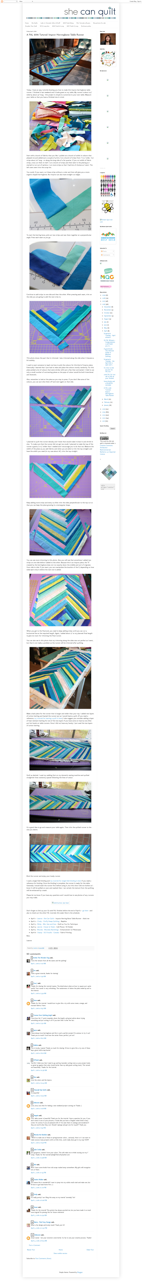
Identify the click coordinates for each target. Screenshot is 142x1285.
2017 (103, 301)
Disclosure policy (86, 26)
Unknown (37, 1103)
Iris (35, 970)
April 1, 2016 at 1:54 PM (38, 1128)
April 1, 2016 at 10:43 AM (39, 1083)
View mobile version (60, 1253)
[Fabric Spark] (107, 159)
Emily (35, 1194)
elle (35, 1165)
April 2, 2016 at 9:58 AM (39, 1158)
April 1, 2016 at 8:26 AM (38, 1053)
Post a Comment (34, 1245)
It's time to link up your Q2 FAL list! (109, 369)
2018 (104, 298)
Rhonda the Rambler (40, 1135)
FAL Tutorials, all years (83, 23)
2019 (104, 295)
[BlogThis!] (51, 948)
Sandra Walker (38, 1179)
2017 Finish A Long (72, 26)
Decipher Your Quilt (31, 26)
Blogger (80, 1272)
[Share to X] (53, 948)
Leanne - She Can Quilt (45, 918)
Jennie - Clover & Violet (46, 927)
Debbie (35, 1045)
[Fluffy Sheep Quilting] (107, 127)
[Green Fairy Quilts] (107, 80)
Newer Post (31, 1250)
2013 (104, 415)
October (107, 313)
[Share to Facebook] (55, 948)
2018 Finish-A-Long (58, 26)
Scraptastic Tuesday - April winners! (109, 335)
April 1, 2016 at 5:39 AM (38, 993)
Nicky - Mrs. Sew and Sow (46, 924)
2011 (103, 421)
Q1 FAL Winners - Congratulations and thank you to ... (109, 343)
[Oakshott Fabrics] (107, 143)
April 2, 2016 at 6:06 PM (39, 1200)
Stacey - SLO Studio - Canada (48, 932)
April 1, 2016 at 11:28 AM (38, 1108)
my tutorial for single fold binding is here (65, 881)
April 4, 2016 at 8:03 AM (39, 1241)
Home (27, 23)
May (105, 328)
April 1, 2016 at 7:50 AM (38, 1023)
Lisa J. (35, 983)
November (107, 310)
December (107, 307)
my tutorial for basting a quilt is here (48, 718)
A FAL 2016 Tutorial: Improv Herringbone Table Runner (109, 391)
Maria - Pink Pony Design (42, 1222)
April (106, 331)
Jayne (35, 1030)
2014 (104, 412)
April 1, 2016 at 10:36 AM (39, 1070)
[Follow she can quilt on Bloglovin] (105, 288)
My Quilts (35, 23)
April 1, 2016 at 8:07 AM (38, 1038)
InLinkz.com (102, 168)
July (105, 322)
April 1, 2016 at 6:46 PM (38, 1143)
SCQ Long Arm (44, 26)
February (107, 402)
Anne (35, 1000)
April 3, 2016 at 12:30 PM (39, 1228)
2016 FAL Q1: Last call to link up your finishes (109, 376)
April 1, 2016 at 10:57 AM (38, 1096)
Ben (35, 1077)
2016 (104, 304)
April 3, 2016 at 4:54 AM (39, 1215)
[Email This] (49, 948)
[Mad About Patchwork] (107, 111)
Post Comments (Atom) (43, 1258)
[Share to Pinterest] (57, 948)
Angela (36, 1115)
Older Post (90, 1250)
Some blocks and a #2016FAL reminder (109, 383)
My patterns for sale (99, 23)
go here (85, 911)
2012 (104, 418)
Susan (36, 1207)
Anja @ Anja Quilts (40, 1090)
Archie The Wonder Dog (41, 958)
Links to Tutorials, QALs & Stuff (50, 23)
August (106, 319)
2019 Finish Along (68, 23)
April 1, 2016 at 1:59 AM (38, 976)
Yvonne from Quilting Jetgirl (42, 1015)
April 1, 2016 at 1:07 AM (38, 963)
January (106, 405)
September (108, 316)
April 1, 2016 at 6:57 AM (38, 1008)
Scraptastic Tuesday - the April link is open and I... (109, 362)
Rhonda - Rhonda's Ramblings (48, 930)
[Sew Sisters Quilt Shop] (107, 96)
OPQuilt (36, 1060)
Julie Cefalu (37, 1150)
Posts (104, 251)
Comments (106, 255)
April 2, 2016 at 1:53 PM (38, 1173)
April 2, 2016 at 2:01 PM (38, 1187)
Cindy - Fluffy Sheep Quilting (48, 921)
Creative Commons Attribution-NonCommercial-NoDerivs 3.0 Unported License (107, 450)
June (105, 325)
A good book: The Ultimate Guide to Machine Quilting (109, 352)
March (106, 399)
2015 (104, 409)
